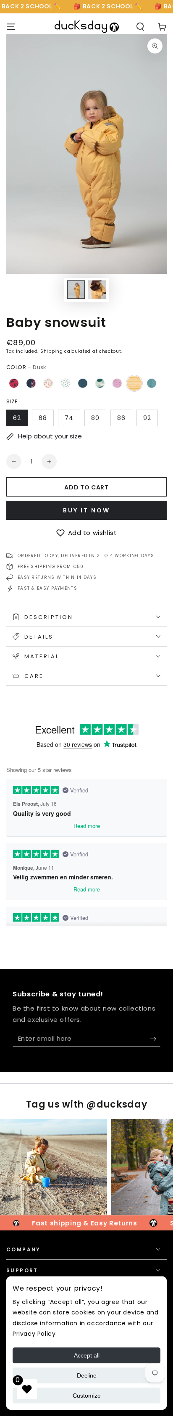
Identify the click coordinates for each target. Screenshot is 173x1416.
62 (17, 418)
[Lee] (117, 383)
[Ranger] (82, 383)
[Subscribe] (155, 1038)
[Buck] (31, 383)
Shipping (51, 351)
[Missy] (13, 383)
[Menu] (11, 27)
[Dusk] (134, 383)
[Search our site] (140, 27)
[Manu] (151, 383)
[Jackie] (65, 383)
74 (69, 418)
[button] (86, 533)
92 (147, 418)
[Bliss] (48, 383)
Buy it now (86, 510)
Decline (87, 1375)
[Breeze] (99, 383)
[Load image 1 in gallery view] (76, 289)
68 (43, 418)
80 (95, 418)
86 (121, 418)
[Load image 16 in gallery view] (97, 289)
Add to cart (86, 487)
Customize (87, 1395)
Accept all (87, 1355)
